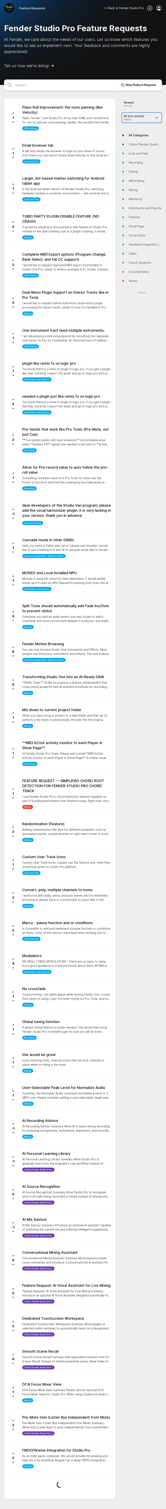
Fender (142, 292)
